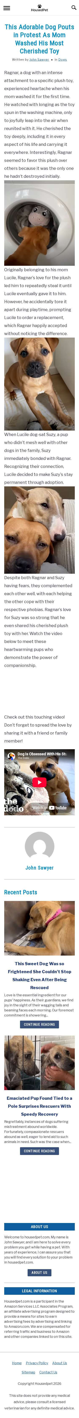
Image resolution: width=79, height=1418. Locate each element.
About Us (39, 1273)
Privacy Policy (37, 1363)
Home (17, 1363)
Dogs (62, 59)
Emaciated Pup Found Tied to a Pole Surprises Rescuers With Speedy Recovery (39, 1106)
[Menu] (6, 9)
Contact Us (48, 1372)
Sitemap (28, 1372)
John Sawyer (39, 59)
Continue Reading (39, 1025)
